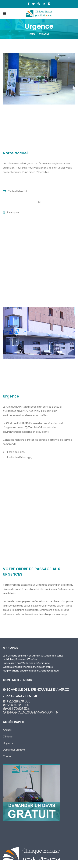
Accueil (7, 729)
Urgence (8, 743)
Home (32, 33)
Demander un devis (14, 749)
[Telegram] (49, 3)
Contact (8, 756)
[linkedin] (43, 3)
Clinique (7, 736)
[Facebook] (29, 3)
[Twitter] (33, 3)
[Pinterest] (38, 3)
